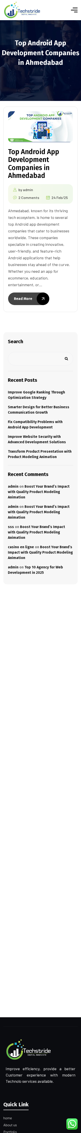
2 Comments (28, 197)
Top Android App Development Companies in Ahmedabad (33, 164)
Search (15, 341)
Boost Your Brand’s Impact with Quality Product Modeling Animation (39, 491)
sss (11, 527)
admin (28, 190)
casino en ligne (21, 547)
